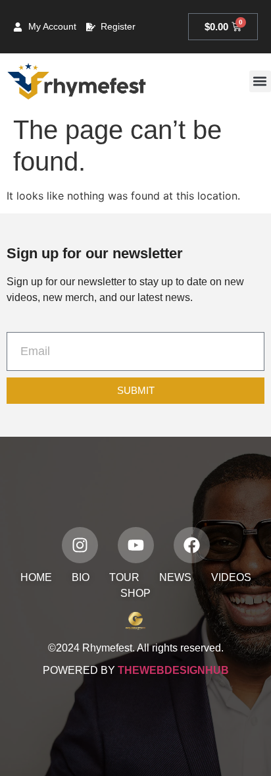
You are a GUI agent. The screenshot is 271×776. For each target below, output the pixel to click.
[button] (260, 81)
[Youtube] (136, 545)
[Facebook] (192, 545)
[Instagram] (80, 545)
